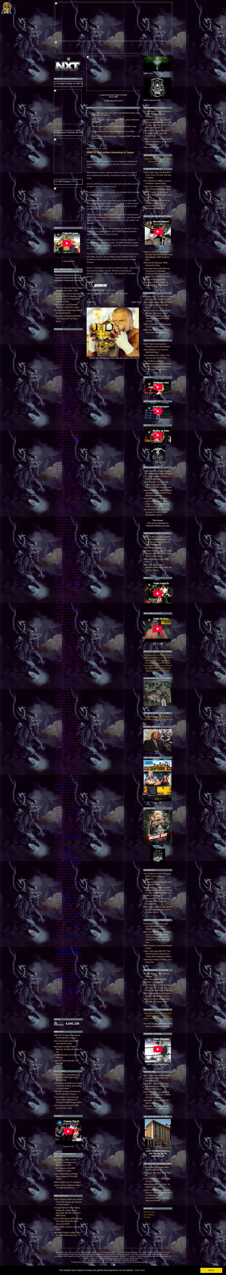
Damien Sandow (66, 488)
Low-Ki (73, 685)
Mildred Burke (71, 737)
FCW (67, 548)
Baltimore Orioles (74, 377)
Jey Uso (62, 611)
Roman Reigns (73, 808)
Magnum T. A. (76, 698)
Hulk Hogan (75, 582)
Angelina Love (60, 359)
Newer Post (91, 302)
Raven (57, 787)
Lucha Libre (69, 687)
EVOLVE (69, 543)
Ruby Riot (70, 816)
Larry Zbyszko (68, 669)
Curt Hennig (76, 482)
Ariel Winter (70, 364)
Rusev (64, 819)
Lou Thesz (65, 685)
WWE (77, 953)
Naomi (58, 748)
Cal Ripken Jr (71, 427)
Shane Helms (68, 835)
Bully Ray (78, 425)
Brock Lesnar (62, 414)
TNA (67, 903)
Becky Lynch (60, 385)
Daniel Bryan (74, 490)
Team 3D (63, 879)
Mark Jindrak (72, 703)
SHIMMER (77, 842)
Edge (65, 527)
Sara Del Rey (76, 824)
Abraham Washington (62, 335)
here (153, 523)
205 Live (59, 333)
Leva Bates (68, 674)
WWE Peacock (75, 978)
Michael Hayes (74, 721)
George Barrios (101, 293)
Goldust (67, 572)
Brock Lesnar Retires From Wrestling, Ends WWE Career (114, 126)
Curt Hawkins (65, 482)
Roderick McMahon (68, 806)
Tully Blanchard (74, 916)
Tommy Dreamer (69, 908)
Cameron (66, 430)
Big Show (73, 390)
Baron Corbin (62, 380)
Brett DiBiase (76, 409)
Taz (56, 879)
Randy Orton (61, 784)
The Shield (76, 895)
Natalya (66, 748)
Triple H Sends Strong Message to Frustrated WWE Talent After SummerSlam (67, 1077)
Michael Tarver (76, 724)
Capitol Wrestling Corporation (70, 435)
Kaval (74, 645)
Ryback (71, 819)
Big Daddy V (77, 388)
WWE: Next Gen (70, 1004)
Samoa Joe (70, 821)
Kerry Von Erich (69, 651)
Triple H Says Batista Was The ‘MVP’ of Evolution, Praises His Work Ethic (157, 304)
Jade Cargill (77, 595)
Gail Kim (75, 559)
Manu (68, 700)
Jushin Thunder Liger (65, 635)
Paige (68, 763)
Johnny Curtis (59, 627)
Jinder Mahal (74, 616)
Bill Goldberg (69, 393)
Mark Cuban (76, 701)
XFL (77, 1007)
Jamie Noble (66, 601)
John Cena (76, 621)
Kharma (74, 656)
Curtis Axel (59, 485)
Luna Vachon (61, 692)
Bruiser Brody (74, 417)
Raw (62, 787)
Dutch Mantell (67, 519)
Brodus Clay (75, 414)
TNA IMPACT (67, 906)
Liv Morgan (73, 682)
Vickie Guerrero (73, 932)
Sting (66, 863)
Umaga (73, 924)
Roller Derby (61, 808)
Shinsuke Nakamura (64, 845)
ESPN (78, 537)
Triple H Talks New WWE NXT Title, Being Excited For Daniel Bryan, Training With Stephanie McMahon (157, 953)
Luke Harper (76, 690)
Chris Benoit (60, 451)
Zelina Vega (76, 1012)
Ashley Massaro (61, 369)
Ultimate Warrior (61, 924)
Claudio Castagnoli (62, 467)
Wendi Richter (76, 946)
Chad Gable (63, 443)
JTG (67, 632)
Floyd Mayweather (68, 551)
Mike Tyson (76, 735)
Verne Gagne (61, 932)
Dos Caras (66, 514)
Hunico (59, 585)
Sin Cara (71, 848)
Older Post (136, 302)
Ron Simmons (70, 811)
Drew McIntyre (61, 517)
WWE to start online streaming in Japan (110, 152)
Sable (78, 819)
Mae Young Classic (62, 698)
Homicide (69, 580)
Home (113, 302)
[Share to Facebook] (103, 285)
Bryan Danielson (67, 422)
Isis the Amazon (68, 593)
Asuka (70, 370)
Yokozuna (60, 1009)
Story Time (74, 866)
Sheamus (70, 840)
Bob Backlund (61, 398)
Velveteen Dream (75, 929)
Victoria (59, 935)
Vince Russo (64, 938)
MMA (66, 740)
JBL (67, 603)
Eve (79, 540)
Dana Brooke (78, 488)
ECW (64, 522)
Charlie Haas (73, 443)
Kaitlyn (72, 640)
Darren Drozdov (60, 493)
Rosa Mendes (68, 814)
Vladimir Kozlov (70, 940)
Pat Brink (75, 763)
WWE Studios (74, 988)
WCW (66, 945)
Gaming (58, 561)
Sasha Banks (70, 827)
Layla (77, 669)
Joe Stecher (72, 619)
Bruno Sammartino (65, 419)
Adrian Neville (61, 341)
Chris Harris (72, 451)
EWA (77, 543)
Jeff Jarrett (60, 606)
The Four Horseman (73, 890)
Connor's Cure (68, 1146)
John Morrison (76, 624)
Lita (67, 682)
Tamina (78, 877)
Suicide (77, 869)
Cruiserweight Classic (65, 480)
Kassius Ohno (64, 645)
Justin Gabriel (69, 637)
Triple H (77, 913)
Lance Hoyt (71, 666)
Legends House (67, 672)
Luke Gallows (66, 690)
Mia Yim (78, 719)
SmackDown (68, 850)
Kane (64, 642)
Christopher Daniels (63, 459)
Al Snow (78, 343)
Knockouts (68, 661)
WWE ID (74, 964)
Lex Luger (72, 677)
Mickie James (61, 732)
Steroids (72, 861)
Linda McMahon (68, 679)
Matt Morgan (67, 711)
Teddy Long (67, 882)
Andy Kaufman (62, 356)
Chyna (67, 464)
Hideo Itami (59, 580)
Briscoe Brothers (74, 412)
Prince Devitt (66, 779)
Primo (58, 779)
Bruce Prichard (62, 417)
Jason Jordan (76, 601)
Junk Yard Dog (75, 632)
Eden (59, 527)
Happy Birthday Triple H (152, 147)
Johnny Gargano (70, 627)
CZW (67, 485)
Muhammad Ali (73, 743)
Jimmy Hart (65, 614)
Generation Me (69, 561)
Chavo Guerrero (73, 446)
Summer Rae (61, 871)
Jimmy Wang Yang (62, 616)
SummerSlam (75, 871)
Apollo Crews (73, 362)
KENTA (59, 651)
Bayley (67, 383)
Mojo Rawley (75, 740)
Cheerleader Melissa (63, 448)
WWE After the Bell (62, 956)
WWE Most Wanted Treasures (71, 972)
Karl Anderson (73, 643)
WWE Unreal (71, 999)
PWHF (57, 782)
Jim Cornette (72, 611)
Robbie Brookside (68, 803)
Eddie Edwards (61, 524)
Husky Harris (68, 585)
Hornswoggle (64, 582)
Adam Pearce (65, 338)
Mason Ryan (60, 708)
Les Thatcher (59, 674)
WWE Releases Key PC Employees (67, 1182)
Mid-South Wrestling (75, 732)
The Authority (72, 887)
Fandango (59, 548)
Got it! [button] (211, 1270)
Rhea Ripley (68, 790)
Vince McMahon (71, 934)
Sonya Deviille (61, 853)
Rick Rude (76, 792)
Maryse (77, 706)
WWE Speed (63, 988)
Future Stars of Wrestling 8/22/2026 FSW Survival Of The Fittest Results (67, 318)
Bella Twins (72, 385)
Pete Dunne (60, 777)
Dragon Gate (76, 514)
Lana (63, 666)
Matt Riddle (77, 711)
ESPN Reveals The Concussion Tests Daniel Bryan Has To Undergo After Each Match (155, 926)
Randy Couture (75, 782)
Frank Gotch (67, 553)
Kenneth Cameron (73, 648)
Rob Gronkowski (67, 800)
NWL (74, 756)
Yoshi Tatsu (70, 1009)
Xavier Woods (68, 1007)
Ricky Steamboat (62, 795)
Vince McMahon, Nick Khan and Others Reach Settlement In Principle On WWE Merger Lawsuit (68, 1099)
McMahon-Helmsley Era (65, 716)
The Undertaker (63, 897)
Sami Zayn (59, 821)
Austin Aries (70, 372)
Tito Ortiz (76, 898)
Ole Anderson (76, 758)
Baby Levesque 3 (61, 377)
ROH (79, 805)
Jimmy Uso (75, 614)
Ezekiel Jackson (61, 546)
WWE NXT (61, 977)
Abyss (74, 335)
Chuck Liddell (69, 461)
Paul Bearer (70, 766)
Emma (58, 532)
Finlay (73, 548)
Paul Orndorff (69, 771)
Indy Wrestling (73, 587)
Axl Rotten (78, 375)
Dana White (61, 490)
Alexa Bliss (65, 349)
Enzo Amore (76, 532)
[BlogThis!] (98, 285)
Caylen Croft (65, 440)
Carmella (65, 438)
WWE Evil (64, 962)
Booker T (74, 404)
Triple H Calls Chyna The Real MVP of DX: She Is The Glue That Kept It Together (157, 175)
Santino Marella (62, 824)
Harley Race (66, 577)
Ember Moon (78, 530)
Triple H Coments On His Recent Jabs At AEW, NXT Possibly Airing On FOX (157, 194)
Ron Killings (59, 811)
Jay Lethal (60, 603)
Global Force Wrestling (71, 569)
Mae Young (76, 695)
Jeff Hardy (75, 603)
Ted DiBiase (72, 879)
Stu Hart (69, 869)
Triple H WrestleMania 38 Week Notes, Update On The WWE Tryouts (66, 1176)
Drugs (72, 516)
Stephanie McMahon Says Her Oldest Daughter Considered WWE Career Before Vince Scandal (157, 493)
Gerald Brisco (59, 566)
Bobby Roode (63, 401)
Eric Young (77, 535)
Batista (59, 382)
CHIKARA (77, 448)
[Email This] (95, 285)
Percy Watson (66, 774)
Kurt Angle (68, 663)
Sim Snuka (76, 845)
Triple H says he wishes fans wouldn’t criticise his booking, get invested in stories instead (68, 1085)
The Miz (67, 892)
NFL (72, 750)
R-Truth (65, 782)
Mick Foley (61, 729)
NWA (68, 756)
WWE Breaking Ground (63, 959)
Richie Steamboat (64, 792)
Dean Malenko (69, 503)
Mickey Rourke (74, 729)
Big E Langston (61, 391)
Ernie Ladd (70, 538)
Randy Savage (75, 784)
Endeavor (66, 532)
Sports (67, 855)
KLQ (60, 661)
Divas (71, 508)
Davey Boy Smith (69, 496)
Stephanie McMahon (68, 858)
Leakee (57, 671)
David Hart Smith (69, 498)
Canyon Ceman (62, 433)
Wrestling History (68, 950)
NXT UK (67, 758)
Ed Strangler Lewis (75, 522)
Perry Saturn (77, 774)
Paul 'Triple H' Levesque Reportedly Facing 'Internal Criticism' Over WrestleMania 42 (156, 1078)
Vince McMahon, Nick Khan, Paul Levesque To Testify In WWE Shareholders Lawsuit (156, 512)
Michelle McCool (61, 727)
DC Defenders (68, 501)
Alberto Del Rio (61, 346)
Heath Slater (77, 577)
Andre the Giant (74, 354)
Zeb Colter (66, 1012)
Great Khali (66, 574)
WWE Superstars (65, 991)
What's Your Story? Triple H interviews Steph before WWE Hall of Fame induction (157, 567)
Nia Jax (78, 750)
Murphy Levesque (65, 745)
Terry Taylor (77, 885)
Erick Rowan (60, 538)
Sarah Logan (59, 827)
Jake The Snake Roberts (65, 598)
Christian (77, 456)
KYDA (76, 664)
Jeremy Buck (71, 606)
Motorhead (61, 742)
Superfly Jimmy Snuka (71, 874)
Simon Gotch (62, 848)
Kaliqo (79, 640)
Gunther (57, 577)
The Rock (65, 895)
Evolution (60, 543)
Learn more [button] (139, 1270)
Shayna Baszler (59, 840)
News (58, 750)
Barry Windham (74, 380)
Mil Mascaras (60, 737)
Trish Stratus (61, 916)
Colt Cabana (68, 472)
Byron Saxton (60, 427)
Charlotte (61, 446)
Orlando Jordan (69, 761)
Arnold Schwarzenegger (72, 367)
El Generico (73, 527)
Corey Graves (76, 477)
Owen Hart (59, 763)
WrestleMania (74, 948)
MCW (77, 716)
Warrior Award (67, 943)
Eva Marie (59, 540)
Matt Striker (62, 713)
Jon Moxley (67, 629)
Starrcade (76, 855)
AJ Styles (63, 343)
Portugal (77, 777)
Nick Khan (60, 753)
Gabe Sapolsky (64, 559)
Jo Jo (64, 619)
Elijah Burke (68, 530)
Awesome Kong (66, 375)
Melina (70, 719)
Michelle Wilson (75, 727)
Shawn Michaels (73, 837)
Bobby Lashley (74, 398)
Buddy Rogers (67, 425)
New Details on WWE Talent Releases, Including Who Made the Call (68, 1049)
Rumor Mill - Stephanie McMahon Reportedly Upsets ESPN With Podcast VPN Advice (156, 1086)
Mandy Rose (60, 701)
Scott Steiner (67, 829)
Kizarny (77, 658)
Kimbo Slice (68, 658)
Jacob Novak (67, 595)
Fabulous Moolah (74, 546)
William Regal (60, 948)
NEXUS (66, 750)
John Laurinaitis (61, 624)
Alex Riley (73, 346)
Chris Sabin (67, 456)
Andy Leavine (74, 356)
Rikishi (73, 795)
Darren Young (72, 493)
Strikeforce (61, 869)
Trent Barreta (66, 914)
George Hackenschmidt (71, 564)
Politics (68, 776)
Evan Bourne (71, 540)
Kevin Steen (65, 656)
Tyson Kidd (67, 922)
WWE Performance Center (68, 980)
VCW (66, 929)
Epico (57, 535)
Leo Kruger (78, 671)
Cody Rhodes (69, 469)
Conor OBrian (64, 477)
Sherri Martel (68, 842)
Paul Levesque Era (70, 769)
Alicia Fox (75, 348)
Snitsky (79, 850)
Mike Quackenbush (63, 735)
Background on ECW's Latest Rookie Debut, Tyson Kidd (113, 132)
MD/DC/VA (61, 719)
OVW (79, 761)
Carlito (58, 438)
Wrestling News (64, 953)
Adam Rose (76, 338)
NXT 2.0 (59, 758)
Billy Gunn (67, 396)
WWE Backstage (74, 956)
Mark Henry (61, 703)
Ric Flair (77, 790)
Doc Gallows (68, 511)
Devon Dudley (68, 506)
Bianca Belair (67, 388)
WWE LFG (66, 970)
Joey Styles (65, 622)
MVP (77, 745)
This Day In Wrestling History (154, 279)
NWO (79, 756)
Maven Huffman (73, 713)
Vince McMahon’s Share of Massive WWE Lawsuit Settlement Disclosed (157, 114)
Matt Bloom (70, 708)
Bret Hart (66, 409)
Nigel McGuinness (73, 753)
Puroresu (76, 779)
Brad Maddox (69, 406)
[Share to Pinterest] (105, 285)
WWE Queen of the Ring (65, 983)
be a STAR (75, 383)
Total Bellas (72, 911)
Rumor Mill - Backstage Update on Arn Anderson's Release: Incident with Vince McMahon (157, 1094)
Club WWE (74, 467)
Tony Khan (63, 911)
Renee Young (72, 787)
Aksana (71, 343)
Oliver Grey (59, 761)
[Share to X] (100, 285)
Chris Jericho (68, 453)
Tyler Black (60, 919)
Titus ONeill (62, 900)
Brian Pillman (61, 412)
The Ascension (60, 887)
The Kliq (59, 892)
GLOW (60, 572)
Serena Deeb (70, 832)
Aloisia (72, 351)
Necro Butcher (76, 748)
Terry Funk (67, 885)
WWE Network (74, 975)
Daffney (73, 485)
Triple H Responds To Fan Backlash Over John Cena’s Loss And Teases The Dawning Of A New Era (157, 987)
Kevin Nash (68, 653)
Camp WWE (76, 430)
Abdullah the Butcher (72, 333)
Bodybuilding (63, 404)
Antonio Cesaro (73, 359)
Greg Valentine (77, 574)
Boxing (60, 406)
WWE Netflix (60, 975)
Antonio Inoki (61, 362)
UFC (76, 922)
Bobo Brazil (74, 401)
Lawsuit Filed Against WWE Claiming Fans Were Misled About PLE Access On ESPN (68, 1221)
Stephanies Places (60, 861)
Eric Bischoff (66, 535)
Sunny (58, 874)
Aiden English (73, 341)
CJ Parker (75, 464)
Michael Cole (61, 721)
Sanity (79, 821)
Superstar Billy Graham (65, 877)
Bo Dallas (76, 396)
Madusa (67, 695)
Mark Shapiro (68, 706)
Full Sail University (72, 556)
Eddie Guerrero (74, 524)
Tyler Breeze (70, 919)
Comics (78, 472)
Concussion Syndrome (64, 474)
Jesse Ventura (68, 609)
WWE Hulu (66, 964)
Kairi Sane (65, 640)
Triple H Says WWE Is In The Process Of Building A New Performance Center (65, 1162)
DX (75, 519)
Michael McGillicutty (62, 724)
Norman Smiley (60, 755)
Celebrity (76, 440)
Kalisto (57, 643)
